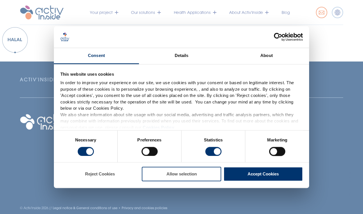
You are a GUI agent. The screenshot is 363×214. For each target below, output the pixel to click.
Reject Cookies (100, 174)
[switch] (150, 151)
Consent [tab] (96, 55)
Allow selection (181, 174)
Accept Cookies (263, 174)
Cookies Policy (158, 127)
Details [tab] (182, 55)
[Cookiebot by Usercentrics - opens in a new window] (278, 37)
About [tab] (266, 55)
